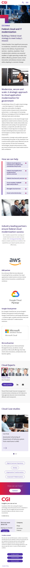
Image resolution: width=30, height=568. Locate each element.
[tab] (13, 454)
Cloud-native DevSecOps (14, 193)
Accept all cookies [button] (15, 554)
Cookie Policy (5, 566)
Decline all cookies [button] (15, 561)
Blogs (18, 526)
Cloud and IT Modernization (15, 477)
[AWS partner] (15, 266)
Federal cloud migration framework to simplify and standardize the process (14, 164)
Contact (15, 491)
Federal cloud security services (16, 178)
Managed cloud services (14, 188)
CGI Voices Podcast (19, 529)
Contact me (22, 384)
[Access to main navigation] (27, 2)
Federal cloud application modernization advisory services (14, 172)
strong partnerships (15, 239)
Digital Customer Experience (15, 463)
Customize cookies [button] (15, 557)
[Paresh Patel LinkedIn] (17, 384)
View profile (8, 384)
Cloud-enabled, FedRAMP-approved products (14, 183)
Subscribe (5, 531)
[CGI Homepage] (4, 2)
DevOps (15, 468)
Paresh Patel (6, 378)
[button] (5, 372)
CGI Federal (6, 25)
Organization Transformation (15, 472)
